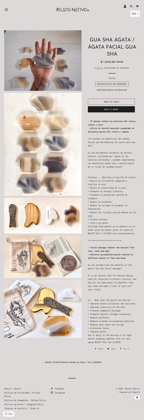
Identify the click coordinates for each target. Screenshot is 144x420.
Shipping (98, 68)
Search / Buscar (12, 388)
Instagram (59, 393)
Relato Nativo (132, 388)
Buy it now (111, 109)
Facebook (59, 388)
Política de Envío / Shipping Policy (24, 404)
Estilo (112, 78)
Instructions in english (112, 90)
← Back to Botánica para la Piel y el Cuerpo (72, 362)
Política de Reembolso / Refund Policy (25, 400)
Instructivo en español (112, 84)
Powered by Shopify (130, 392)
